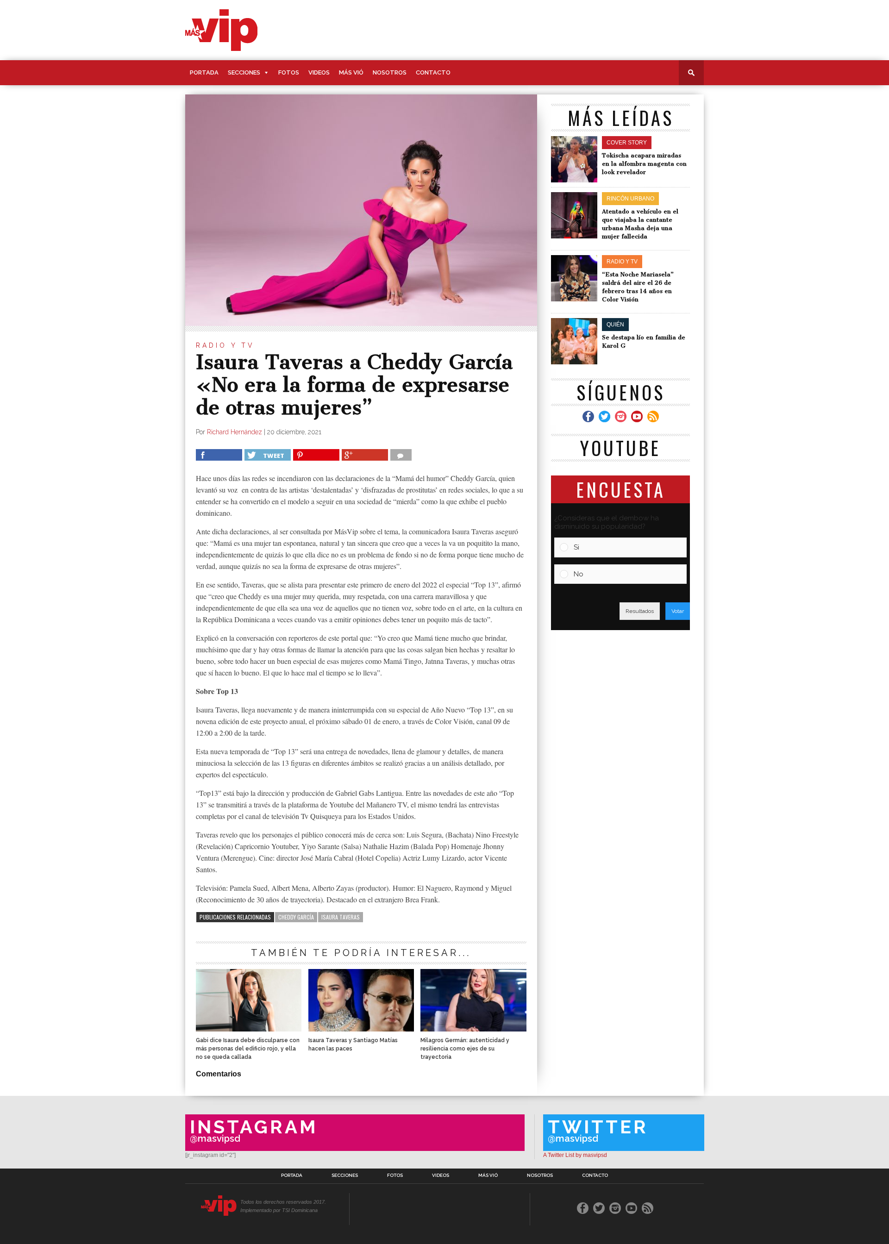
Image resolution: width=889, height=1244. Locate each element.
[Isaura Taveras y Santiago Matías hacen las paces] (361, 1029)
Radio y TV (225, 345)
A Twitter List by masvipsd (575, 1155)
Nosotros (390, 72)
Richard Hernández (234, 432)
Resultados (640, 611)
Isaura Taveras (340, 917)
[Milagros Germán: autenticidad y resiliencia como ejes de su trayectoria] (473, 1029)
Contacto (433, 72)
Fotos (288, 72)
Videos (319, 72)
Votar (677, 611)
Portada (204, 72)
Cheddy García (296, 917)
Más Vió (351, 72)
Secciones (244, 72)
